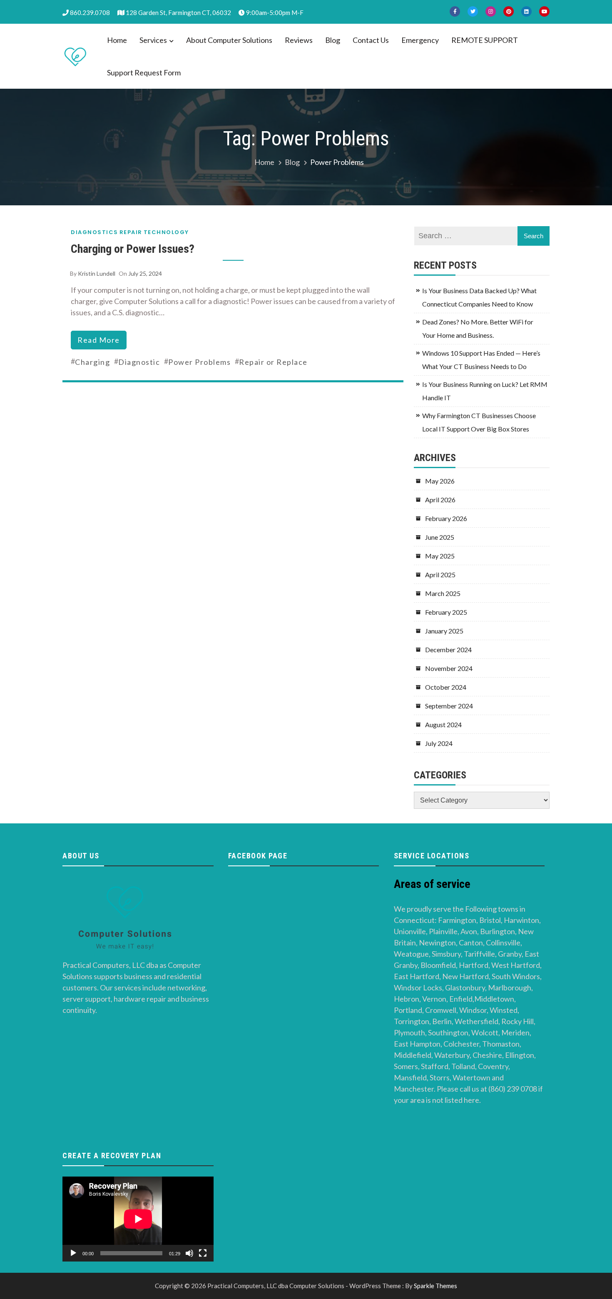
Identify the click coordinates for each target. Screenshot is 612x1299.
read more (98, 339)
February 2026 (446, 518)
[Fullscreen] (203, 1253)
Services (153, 40)
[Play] (73, 1253)
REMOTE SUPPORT (484, 40)
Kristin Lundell (96, 273)
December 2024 (448, 649)
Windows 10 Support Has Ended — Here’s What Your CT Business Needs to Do (481, 359)
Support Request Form (144, 72)
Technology (166, 232)
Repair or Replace (273, 362)
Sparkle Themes (435, 1285)
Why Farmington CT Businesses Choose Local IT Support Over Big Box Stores (479, 422)
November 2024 (449, 668)
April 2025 (440, 574)
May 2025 (440, 556)
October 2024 (445, 687)
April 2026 (440, 500)
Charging (92, 362)
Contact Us (371, 40)
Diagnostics (94, 232)
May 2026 (440, 481)
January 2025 (444, 631)
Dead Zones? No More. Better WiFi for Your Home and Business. (477, 328)
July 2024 (439, 743)
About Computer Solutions (229, 40)
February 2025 (446, 612)
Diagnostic (139, 362)
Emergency (420, 40)
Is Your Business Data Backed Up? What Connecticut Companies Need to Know (479, 297)
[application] (138, 1219)
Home (117, 40)
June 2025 (439, 537)
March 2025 (442, 593)
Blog (332, 40)
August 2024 (443, 724)
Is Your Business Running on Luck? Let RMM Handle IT (484, 390)
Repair (130, 232)
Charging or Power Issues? (132, 249)
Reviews (299, 40)
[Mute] (189, 1253)
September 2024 (449, 706)
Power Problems (199, 362)
